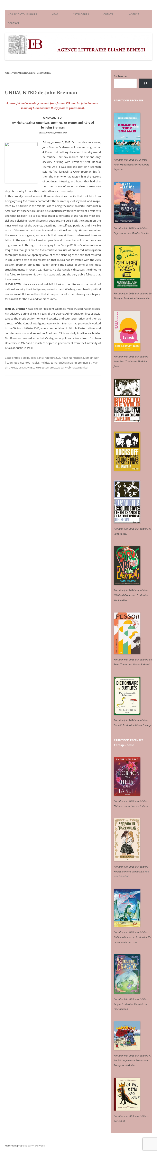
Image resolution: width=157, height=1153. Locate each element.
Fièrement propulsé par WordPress (25, 1145)
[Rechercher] (145, 83)
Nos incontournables (26, 362)
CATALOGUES (81, 14)
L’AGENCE (133, 14)
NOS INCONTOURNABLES (22, 14)
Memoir (88, 358)
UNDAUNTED (26, 367)
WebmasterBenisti (76, 367)
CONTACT (13, 23)
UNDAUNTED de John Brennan (41, 92)
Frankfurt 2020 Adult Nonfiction (62, 358)
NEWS (55, 14)
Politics (45, 362)
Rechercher (121, 76)
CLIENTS (108, 14)
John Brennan (79, 362)
